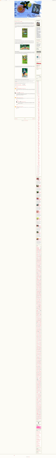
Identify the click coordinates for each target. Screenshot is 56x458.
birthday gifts (38, 263)
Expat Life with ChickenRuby (38, 435)
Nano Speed (38, 350)
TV (40, 411)
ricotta (37, 380)
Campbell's (37, 273)
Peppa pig (39, 363)
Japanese (40, 327)
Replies (17, 100)
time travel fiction (39, 408)
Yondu (39, 419)
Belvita (38, 261)
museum (39, 348)
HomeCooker (38, 323)
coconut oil (40, 282)
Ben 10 (39, 261)
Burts (39, 271)
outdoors (37, 358)
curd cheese (38, 289)
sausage (39, 385)
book (37, 265)
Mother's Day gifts (38, 347)
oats (39, 355)
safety (39, 383)
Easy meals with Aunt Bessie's (39, 143)
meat (39, 342)
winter (39, 416)
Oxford (39, 358)
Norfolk (37, 354)
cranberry (37, 287)
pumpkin (39, 374)
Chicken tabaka (38, 138)
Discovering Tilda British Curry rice (39, 146)
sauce (37, 385)
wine (37, 416)
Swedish (39, 400)
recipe (40, 377)
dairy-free (37, 290)
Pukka (37, 374)
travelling (37, 410)
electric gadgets (38, 298)
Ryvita (37, 383)
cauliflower (38, 275)
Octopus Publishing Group (38, 356)
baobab (40, 258)
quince (40, 375)
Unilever (39, 412)
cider (37, 280)
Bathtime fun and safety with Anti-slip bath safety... (39, 123)
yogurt (37, 419)
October (38, 165)
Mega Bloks (38, 343)
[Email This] (22, 84)
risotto (38, 380)
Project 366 (40, 372)
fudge (40, 309)
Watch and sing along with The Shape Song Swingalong (39, 110)
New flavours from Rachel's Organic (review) (39, 154)
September (39, 166)
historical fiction (39, 321)
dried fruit (39, 295)
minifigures (37, 345)
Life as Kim (38, 438)
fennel (37, 302)
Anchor (39, 253)
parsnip (37, 361)
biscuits (40, 263)
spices (39, 395)
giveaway (38, 314)
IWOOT (37, 326)
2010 (37, 175)
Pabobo (39, 359)
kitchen (39, 332)
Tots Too (40, 409)
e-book (38, 296)
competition (40, 283)
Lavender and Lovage (39, 437)
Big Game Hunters (17, 85)
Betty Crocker (40, 262)
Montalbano (38, 346)
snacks (37, 392)
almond (37, 252)
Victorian (38, 414)
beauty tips (40, 260)
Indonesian (38, 325)
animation (37, 254)
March (38, 171)
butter (40, 271)
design (39, 292)
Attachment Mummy (38, 432)
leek (39, 335)
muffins (37, 348)
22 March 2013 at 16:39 (24, 88)
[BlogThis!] (23, 84)
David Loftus (40, 290)
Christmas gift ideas (38, 279)
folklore (40, 305)
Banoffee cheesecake (39, 107)
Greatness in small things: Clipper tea (38, 120)
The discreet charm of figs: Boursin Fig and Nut (39, 99)
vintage (40, 414)
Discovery (38, 294)
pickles (40, 366)
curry (40, 289)
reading (37, 377)
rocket (40, 380)
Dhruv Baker (39, 293)
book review (38, 267)
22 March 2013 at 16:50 (22, 92)
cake (40, 272)
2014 (37, 91)
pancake (39, 360)
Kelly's (39, 330)
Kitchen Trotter (38, 333)
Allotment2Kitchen (38, 431)
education (40, 297)
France (40, 308)
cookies (39, 284)
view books (40, 60)
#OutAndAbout (38, 248)
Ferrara (38, 302)
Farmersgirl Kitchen (38, 436)
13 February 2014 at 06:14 (21, 97)
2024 (37, 83)
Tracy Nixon (17, 97)
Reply (16, 99)
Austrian (37, 256)
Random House (38, 376)
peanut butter (38, 362)
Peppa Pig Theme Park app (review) (39, 129)
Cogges (37, 283)
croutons (37, 288)
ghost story (38, 312)
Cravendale (40, 287)
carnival (39, 274)
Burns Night (37, 271)
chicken (39, 276)
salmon (39, 384)
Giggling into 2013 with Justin (39, 148)
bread (39, 268)
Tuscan (37, 411)
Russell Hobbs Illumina (39, 382)
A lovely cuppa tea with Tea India (39, 140)
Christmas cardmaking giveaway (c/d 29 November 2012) (39, 117)
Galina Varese (17, 92)
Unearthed (37, 412)
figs (40, 302)
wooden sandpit (24, 85)
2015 (37, 90)
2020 (37, 86)
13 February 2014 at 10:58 (23, 101)
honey (40, 323)
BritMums (39, 270)
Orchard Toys (40, 357)
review (22, 85)
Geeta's (39, 311)
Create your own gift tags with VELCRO (39, 102)
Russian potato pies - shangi (38, 131)
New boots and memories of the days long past (39, 158)
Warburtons (37, 415)
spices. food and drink (38, 396)
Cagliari (38, 272)
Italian (40, 325)
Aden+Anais (37, 251)
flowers (38, 305)
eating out (37, 297)
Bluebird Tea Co (38, 264)
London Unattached (38, 440)
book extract (39, 266)
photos (37, 366)
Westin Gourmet (40, 415)
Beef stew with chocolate (39, 96)
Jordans (37, 329)
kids (21, 85)
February (38, 172)
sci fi (39, 386)
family (39, 300)
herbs (37, 320)
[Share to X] (23, 84)
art (39, 255)
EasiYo (39, 296)
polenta (37, 368)
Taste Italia (38, 401)
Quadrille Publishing (38, 375)
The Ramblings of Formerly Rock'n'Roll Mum (38, 446)
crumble (39, 288)
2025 (37, 82)
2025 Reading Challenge (39, 55)
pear (40, 362)
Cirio (39, 280)
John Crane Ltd (38, 328)
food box (40, 307)
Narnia (37, 351)
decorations (40, 291)
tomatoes (37, 409)
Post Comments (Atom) (26, 120)
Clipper (38, 281)
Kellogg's (37, 330)
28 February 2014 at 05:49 (21, 106)
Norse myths (40, 354)
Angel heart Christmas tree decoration (39, 133)
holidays (40, 322)
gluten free (38, 315)
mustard (38, 349)
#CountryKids (38, 247)
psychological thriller (38, 373)
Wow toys (38, 418)
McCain (37, 342)
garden (20, 85)
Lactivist (37, 334)
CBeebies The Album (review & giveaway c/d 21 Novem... (39, 151)
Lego (37, 336)
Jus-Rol (39, 329)
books (40, 267)
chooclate (39, 278)
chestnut (37, 276)
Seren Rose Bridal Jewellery (18, 88)
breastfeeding (38, 269)
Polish (39, 368)
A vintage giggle (38, 142)
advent (39, 251)
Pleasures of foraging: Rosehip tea (39, 126)
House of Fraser (40, 324)
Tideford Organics (38, 407)
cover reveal (38, 286)
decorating (37, 291)
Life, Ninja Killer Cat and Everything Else (39, 439)
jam (38, 326)
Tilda (40, 407)
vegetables (37, 413)
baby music (39, 257)
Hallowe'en (39, 318)
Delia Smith (37, 292)
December (39, 93)
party (38, 361)
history (38, 322)
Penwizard (37, 363)
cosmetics (40, 285)
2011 (37, 174)
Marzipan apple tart (39, 162)
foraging (38, 308)
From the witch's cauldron (39, 164)
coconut (37, 282)
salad (37, 384)
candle (39, 273)
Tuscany (38, 411)
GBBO (37, 311)
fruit (38, 309)
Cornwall (37, 285)
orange (37, 357)
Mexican (39, 344)
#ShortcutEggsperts (38, 249)
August (38, 167)
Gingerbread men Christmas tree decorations (39, 113)
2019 (37, 87)
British (40, 269)
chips (39, 277)
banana (38, 258)
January (38, 173)
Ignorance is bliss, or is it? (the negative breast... (39, 136)
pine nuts (38, 367)
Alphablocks (40, 252)
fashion (37, 301)
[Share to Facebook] (24, 84)
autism (39, 256)
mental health (37, 344)
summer (37, 399)
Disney (40, 294)
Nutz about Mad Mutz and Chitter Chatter (39, 104)
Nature (39, 351)
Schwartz (37, 386)
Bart (38, 259)
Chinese (37, 277)
